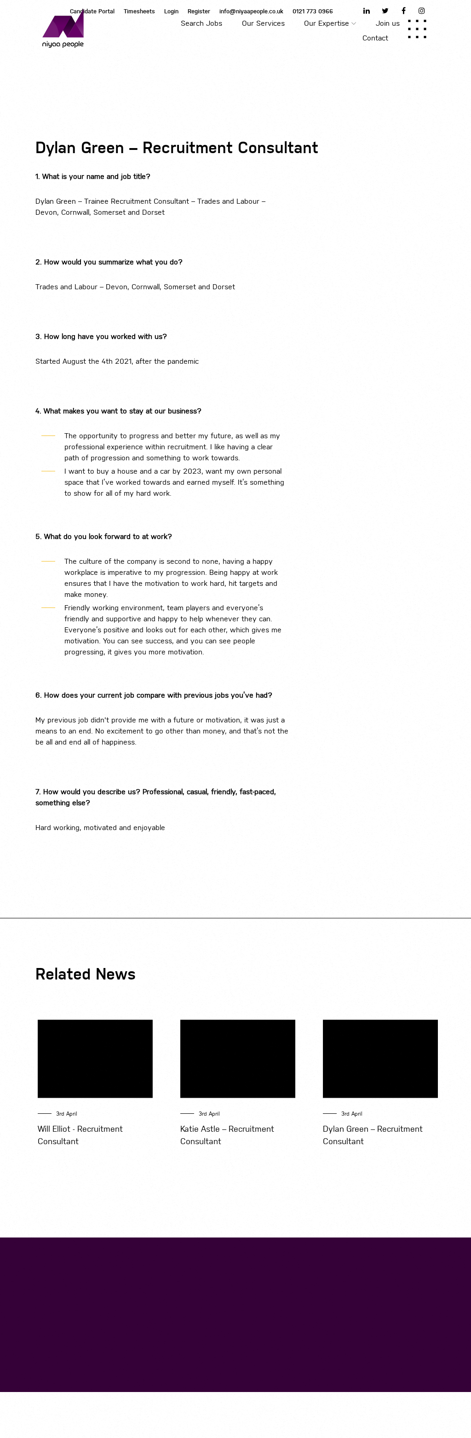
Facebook (403, 11)
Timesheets (139, 11)
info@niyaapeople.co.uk (251, 11)
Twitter (385, 11)
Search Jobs (201, 23)
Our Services (263, 23)
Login (171, 11)
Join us (388, 23)
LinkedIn (366, 11)
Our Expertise (326, 23)
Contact (375, 38)
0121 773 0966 (313, 11)
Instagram (422, 11)
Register (199, 11)
